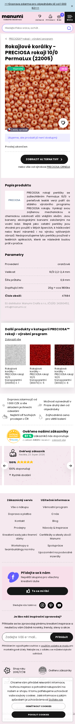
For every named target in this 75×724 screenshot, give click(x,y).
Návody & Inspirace (55, 528)
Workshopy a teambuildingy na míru (19, 547)
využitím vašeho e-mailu (55, 645)
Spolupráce (55, 545)
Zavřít (72, 6)
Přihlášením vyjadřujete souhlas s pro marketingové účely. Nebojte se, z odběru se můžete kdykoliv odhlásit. (37, 649)
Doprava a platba (19, 514)
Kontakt (20, 521)
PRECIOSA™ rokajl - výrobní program (31, 38)
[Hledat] (69, 28)
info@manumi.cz (15, 307)
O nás (55, 514)
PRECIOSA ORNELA (58, 167)
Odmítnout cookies (38, 706)
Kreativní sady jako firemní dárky (20, 537)
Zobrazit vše (13, 339)
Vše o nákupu (20, 507)
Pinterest (51, 605)
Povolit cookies (38, 714)
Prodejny (20, 528)
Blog (55, 521)
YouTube (59, 605)
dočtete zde (56, 699)
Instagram (42, 605)
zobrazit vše (59, 440)
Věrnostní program (55, 507)
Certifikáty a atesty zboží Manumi (55, 537)
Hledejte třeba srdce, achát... (22, 28)
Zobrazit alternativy (42, 159)
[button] (63, 123)
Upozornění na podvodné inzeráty (55, 554)
